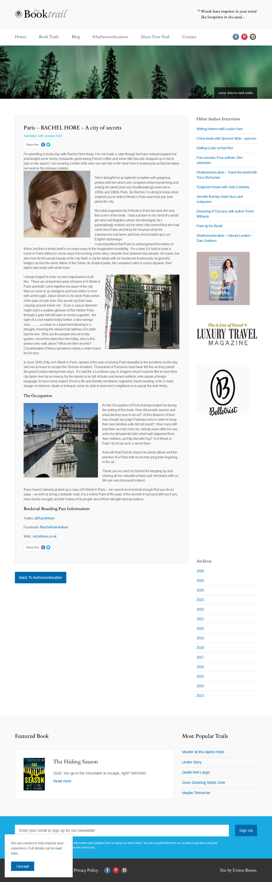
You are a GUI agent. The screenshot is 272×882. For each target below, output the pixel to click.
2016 (200, 667)
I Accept (22, 866)
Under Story (192, 762)
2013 (200, 695)
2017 (200, 657)
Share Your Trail (155, 37)
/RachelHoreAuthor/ (54, 527)
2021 (200, 619)
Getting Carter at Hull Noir (215, 148)
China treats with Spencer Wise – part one (226, 138)
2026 (200, 571)
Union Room (244, 870)
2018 (200, 648)
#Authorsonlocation (110, 37)
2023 (200, 600)
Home (20, 37)
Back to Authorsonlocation (40, 577)
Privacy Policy (86, 870)
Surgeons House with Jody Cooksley (223, 187)
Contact (189, 37)
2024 (200, 590)
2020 (200, 628)
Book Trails (49, 37)
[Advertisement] (223, 485)
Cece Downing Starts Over (203, 782)
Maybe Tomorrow (196, 793)
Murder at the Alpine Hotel (203, 752)
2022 (200, 609)
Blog (76, 37)
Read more (62, 781)
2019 (200, 638)
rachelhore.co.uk (45, 536)
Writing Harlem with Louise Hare (220, 129)
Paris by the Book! (209, 226)
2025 (200, 580)
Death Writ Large (196, 772)
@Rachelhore (44, 518)
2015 (200, 676)
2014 (200, 686)
